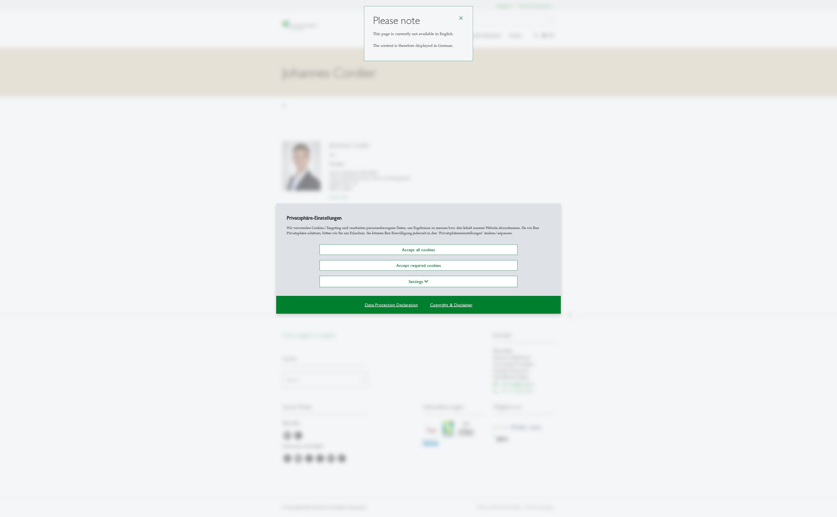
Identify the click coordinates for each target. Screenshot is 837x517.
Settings (416, 281)
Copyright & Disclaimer (451, 304)
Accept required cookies (418, 265)
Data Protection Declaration (391, 304)
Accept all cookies (418, 249)
